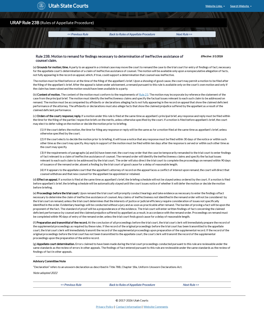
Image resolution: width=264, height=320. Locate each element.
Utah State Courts (68, 6)
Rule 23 (143, 94)
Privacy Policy (105, 306)
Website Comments (155, 306)
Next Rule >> (184, 34)
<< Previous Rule (77, 34)
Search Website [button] (239, 6)
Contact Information (128, 306)
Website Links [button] (214, 6)
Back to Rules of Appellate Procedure (132, 34)
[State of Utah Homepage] (41, 5)
